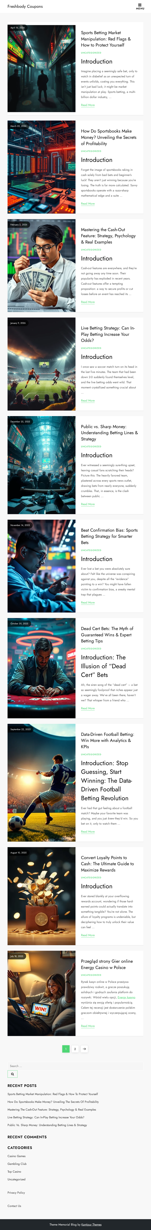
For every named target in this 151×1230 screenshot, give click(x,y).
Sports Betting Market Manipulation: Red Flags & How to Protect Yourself (106, 38)
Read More (88, 105)
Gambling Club (17, 1164)
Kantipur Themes (91, 1224)
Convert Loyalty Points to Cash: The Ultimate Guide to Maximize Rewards (107, 863)
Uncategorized (91, 53)
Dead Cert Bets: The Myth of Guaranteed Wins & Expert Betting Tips (107, 634)
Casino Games (16, 1156)
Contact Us (14, 1206)
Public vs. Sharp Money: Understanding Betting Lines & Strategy (109, 432)
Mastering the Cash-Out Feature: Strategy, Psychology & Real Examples (108, 235)
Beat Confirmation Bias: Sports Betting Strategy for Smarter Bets (109, 536)
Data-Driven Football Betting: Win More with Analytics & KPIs (107, 740)
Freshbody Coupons (25, 6)
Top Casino (14, 1171)
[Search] (12, 1074)
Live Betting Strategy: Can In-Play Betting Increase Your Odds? (108, 334)
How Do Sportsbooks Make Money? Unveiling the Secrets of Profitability (108, 137)
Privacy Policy (16, 1192)
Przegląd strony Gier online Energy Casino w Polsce (107, 964)
